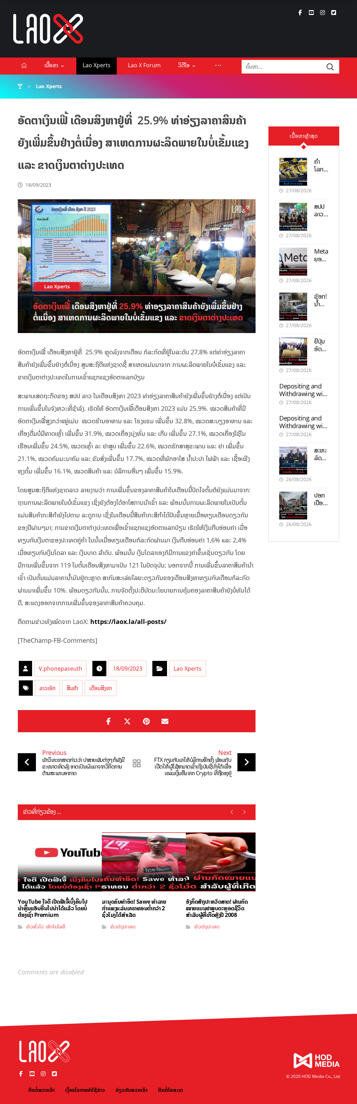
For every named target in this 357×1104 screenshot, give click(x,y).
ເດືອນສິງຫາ (100, 688)
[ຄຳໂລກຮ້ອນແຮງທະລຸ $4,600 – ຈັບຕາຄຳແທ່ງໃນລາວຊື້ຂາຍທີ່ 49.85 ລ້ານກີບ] (293, 172)
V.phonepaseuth (60, 668)
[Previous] (232, 812)
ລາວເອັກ (47, 688)
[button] (300, 12)
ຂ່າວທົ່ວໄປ (35, 926)
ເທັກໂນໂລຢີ (55, 926)
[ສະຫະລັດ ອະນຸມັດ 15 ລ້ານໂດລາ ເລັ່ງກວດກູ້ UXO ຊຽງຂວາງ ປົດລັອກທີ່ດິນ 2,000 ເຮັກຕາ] (293, 460)
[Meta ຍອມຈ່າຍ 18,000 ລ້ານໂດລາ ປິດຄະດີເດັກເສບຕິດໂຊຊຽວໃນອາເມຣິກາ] (293, 262)
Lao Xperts (188, 668)
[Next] (244, 812)
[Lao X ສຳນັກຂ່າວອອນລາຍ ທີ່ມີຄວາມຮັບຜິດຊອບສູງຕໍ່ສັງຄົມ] (48, 29)
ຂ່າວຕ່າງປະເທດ (123, 926)
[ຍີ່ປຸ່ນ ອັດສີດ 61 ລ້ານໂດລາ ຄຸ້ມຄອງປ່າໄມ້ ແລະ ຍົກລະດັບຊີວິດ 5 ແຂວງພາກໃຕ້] (293, 351)
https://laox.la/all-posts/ (128, 621)
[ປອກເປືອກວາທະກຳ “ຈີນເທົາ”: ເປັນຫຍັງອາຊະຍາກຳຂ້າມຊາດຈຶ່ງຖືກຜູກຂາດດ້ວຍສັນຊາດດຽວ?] (293, 505)
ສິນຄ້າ (72, 688)
